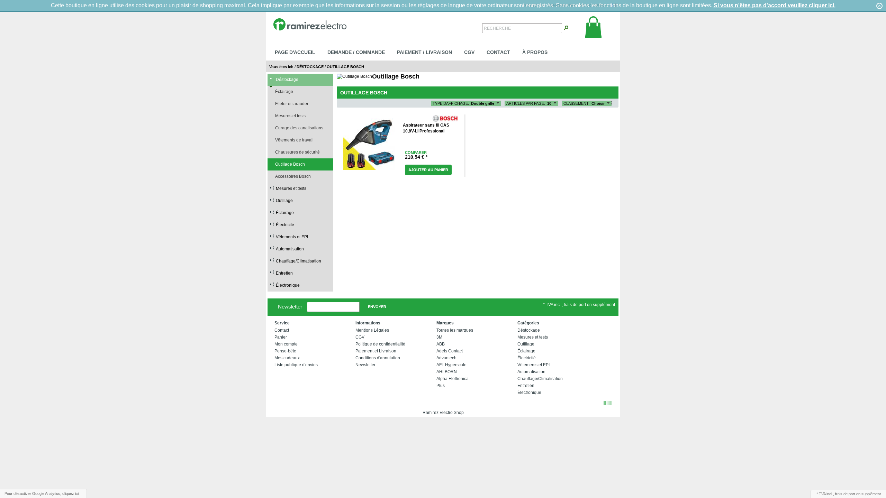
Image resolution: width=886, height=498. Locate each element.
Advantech (446, 358)
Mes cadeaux (287, 358)
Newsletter (290, 306)
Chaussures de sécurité (297, 152)
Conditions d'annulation (377, 358)
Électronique (288, 285)
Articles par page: (525, 103)
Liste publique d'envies (296, 364)
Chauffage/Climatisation (298, 261)
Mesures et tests (290, 115)
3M (439, 337)
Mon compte (286, 344)
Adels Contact (449, 351)
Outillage (284, 200)
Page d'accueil (295, 52)
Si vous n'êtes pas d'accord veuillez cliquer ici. (774, 5)
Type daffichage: (451, 103)
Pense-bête (285, 351)
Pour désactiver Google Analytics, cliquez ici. (42, 493)
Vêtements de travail (294, 140)
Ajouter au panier (428, 170)
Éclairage (284, 91)
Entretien (284, 273)
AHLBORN (446, 371)
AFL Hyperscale (451, 364)
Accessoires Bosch (293, 176)
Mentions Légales (372, 330)
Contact (498, 52)
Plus (440, 385)
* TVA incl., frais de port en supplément (579, 304)
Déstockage (310, 67)
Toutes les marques (454, 330)
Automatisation (290, 249)
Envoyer (377, 307)
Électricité (285, 224)
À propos (535, 52)
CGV (469, 52)
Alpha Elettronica (452, 378)
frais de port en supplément (858, 494)
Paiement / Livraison (424, 52)
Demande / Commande (356, 52)
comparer (416, 153)
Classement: (576, 103)
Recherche (497, 28)
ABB (440, 344)
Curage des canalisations (299, 128)
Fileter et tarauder (291, 103)
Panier (280, 337)
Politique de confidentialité (380, 344)
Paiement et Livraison (375, 351)
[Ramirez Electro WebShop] (310, 23)
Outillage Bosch (345, 67)
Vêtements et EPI (292, 236)
